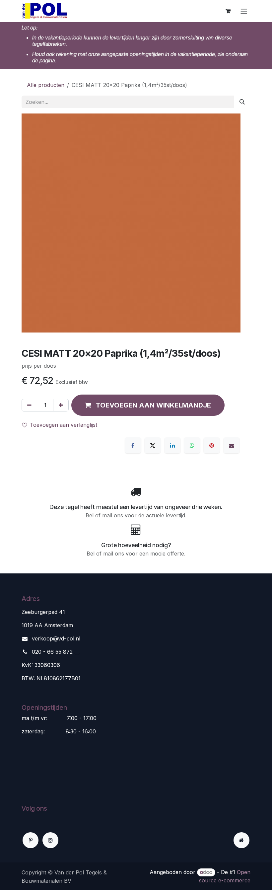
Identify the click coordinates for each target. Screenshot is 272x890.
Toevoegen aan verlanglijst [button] (63, 424)
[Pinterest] (212, 445)
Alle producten (45, 85)
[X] (153, 445)
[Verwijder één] (29, 405)
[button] (148, 405)
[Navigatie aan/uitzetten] (243, 11)
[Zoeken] (242, 102)
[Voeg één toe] (61, 405)
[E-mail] (231, 445)
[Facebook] (133, 445)
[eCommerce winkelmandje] (228, 11)
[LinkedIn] (172, 445)
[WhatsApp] (192, 445)
